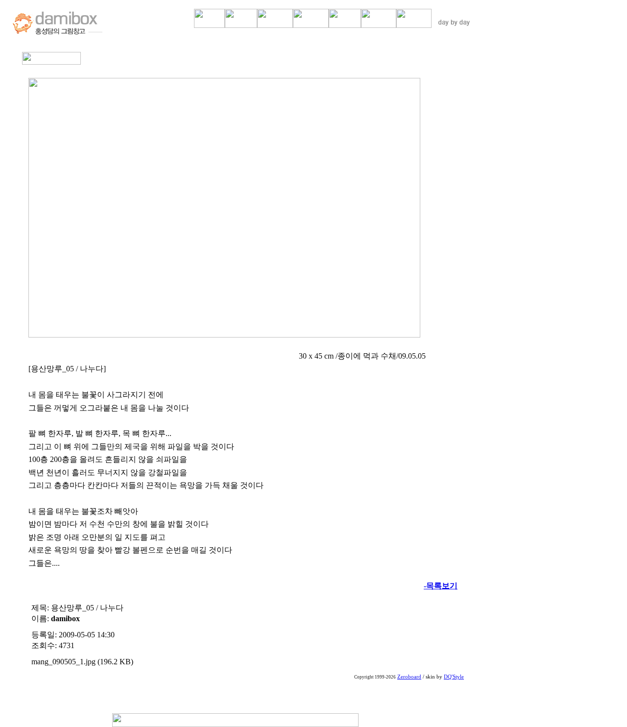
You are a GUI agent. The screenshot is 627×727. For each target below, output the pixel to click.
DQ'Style (454, 676)
